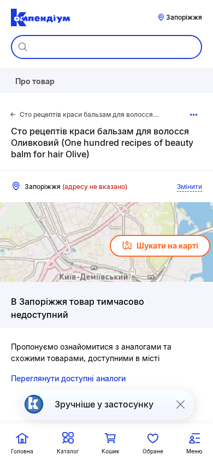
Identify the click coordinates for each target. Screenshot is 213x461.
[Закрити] (180, 404)
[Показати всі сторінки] (194, 114)
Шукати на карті (167, 245)
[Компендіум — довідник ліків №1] (40, 17)
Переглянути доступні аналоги (68, 378)
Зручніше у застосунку (104, 404)
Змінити (189, 186)
